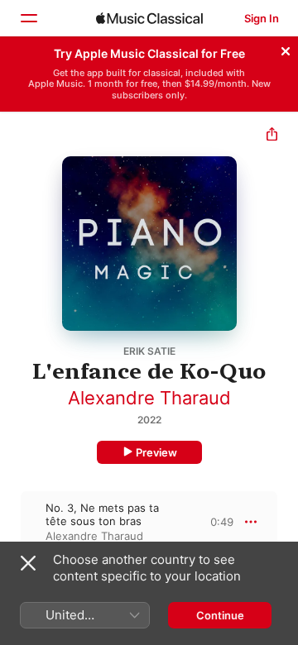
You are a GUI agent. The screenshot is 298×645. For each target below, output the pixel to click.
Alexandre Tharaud (149, 397)
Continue (220, 615)
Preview (156, 452)
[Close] (285, 48)
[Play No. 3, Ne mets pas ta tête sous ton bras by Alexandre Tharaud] (10, 521)
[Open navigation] (28, 18)
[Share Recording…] (272, 136)
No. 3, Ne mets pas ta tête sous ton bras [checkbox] (102, 514)
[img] (149, 18)
